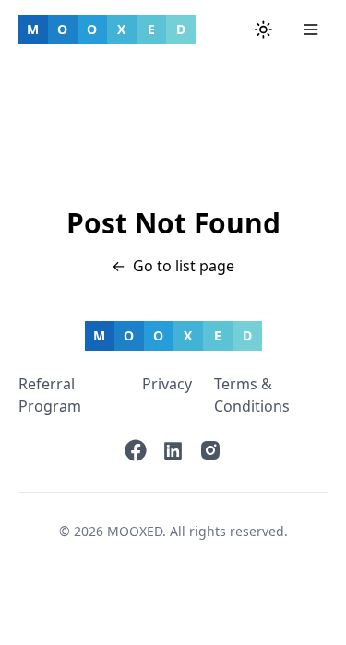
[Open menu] (311, 29)
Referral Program (49, 395)
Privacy (167, 384)
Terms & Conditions (252, 395)
